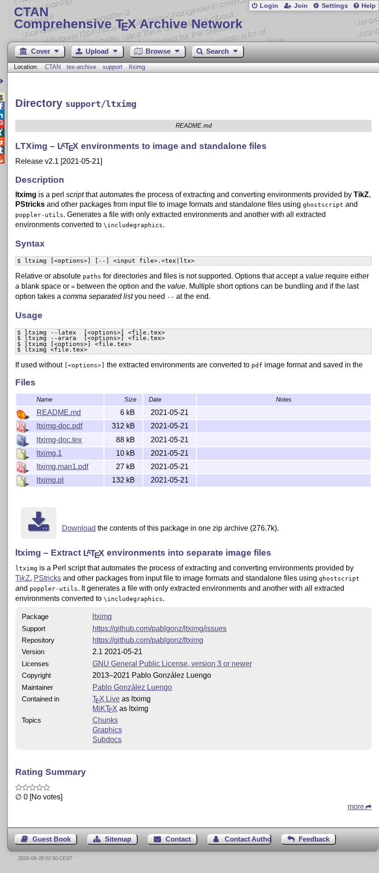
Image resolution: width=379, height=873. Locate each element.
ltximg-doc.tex (59, 440)
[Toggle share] (3, 81)
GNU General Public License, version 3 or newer (172, 664)
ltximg (137, 66)
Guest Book (51, 839)
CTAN (53, 66)
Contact (178, 839)
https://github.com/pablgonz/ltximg (147, 640)
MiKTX (104, 708)
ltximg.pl (50, 480)
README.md (59, 412)
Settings (335, 5)
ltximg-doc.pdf (59, 426)
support (112, 66)
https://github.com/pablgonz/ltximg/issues (159, 628)
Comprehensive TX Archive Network (128, 18)
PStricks (47, 578)
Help (368, 5)
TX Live (106, 699)
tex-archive (81, 66)
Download (79, 528)
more (356, 807)
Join (301, 5)
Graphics (107, 730)
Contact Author (248, 839)
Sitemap (118, 839)
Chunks (105, 720)
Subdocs (107, 739)
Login (269, 5)
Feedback (314, 839)
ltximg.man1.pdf (62, 467)
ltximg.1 (49, 453)
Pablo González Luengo (132, 687)
